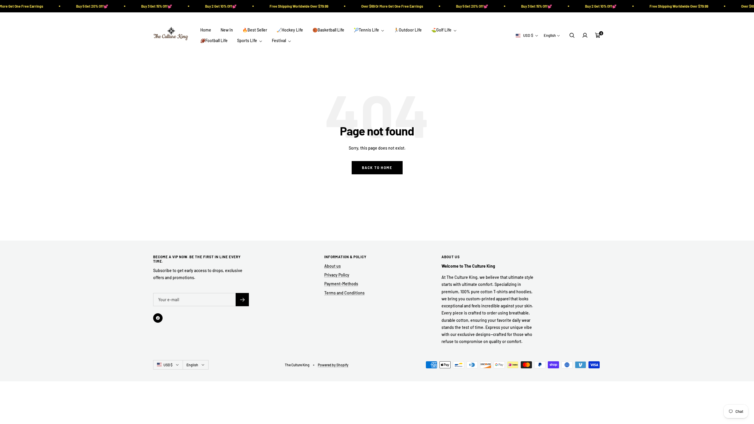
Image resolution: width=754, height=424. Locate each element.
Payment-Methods (341, 283)
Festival (279, 40)
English (550, 35)
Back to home (377, 167)
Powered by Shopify (333, 365)
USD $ (528, 35)
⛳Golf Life (441, 29)
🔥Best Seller (254, 29)
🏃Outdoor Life (408, 29)
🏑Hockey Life (290, 29)
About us (332, 266)
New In (227, 29)
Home (205, 29)
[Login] (585, 35)
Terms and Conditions (344, 292)
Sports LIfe (247, 40)
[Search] (572, 35)
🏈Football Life (214, 40)
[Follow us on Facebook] (158, 318)
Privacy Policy (336, 274)
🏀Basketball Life (328, 29)
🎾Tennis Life (367, 29)
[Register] (242, 299)
